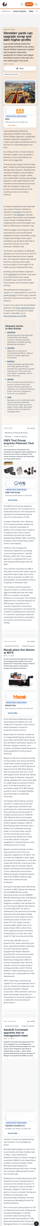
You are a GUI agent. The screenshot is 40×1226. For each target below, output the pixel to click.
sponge (18, 212)
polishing (12, 274)
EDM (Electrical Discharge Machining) (16, 432)
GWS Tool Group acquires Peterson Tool (19, 442)
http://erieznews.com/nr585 (15, 316)
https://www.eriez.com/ (25, 308)
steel (16, 160)
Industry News (9, 29)
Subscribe (29, 4)
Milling (31, 11)
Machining (8, 436)
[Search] (22, 4)
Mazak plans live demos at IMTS (19, 651)
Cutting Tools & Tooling (12, 1026)
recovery (12, 295)
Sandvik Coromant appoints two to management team (16, 1032)
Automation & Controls (12, 646)
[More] (37, 11)
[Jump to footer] (36, 1223)
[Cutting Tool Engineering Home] (5, 4)
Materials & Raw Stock (11, 74)
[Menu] (36, 4)
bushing (21, 215)
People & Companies (19, 11)
